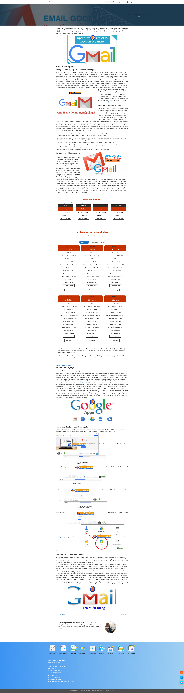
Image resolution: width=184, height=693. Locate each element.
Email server (82, 690)
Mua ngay (69, 290)
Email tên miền (95, 690)
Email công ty (88, 690)
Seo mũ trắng (122, 614)
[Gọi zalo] (181, 677)
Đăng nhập (132, 2)
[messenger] (181, 682)
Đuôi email (112, 690)
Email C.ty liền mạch (61, 537)
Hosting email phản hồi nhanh (63, 365)
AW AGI (122, 2)
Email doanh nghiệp (74, 690)
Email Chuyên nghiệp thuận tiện (79, 382)
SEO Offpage (61, 614)
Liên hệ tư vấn (65, 218)
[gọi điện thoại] (181, 672)
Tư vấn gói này (68, 285)
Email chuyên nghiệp (104, 690)
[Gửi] (114, 2)
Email (139, 12)
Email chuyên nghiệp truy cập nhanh (108, 102)
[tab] (84, 242)
